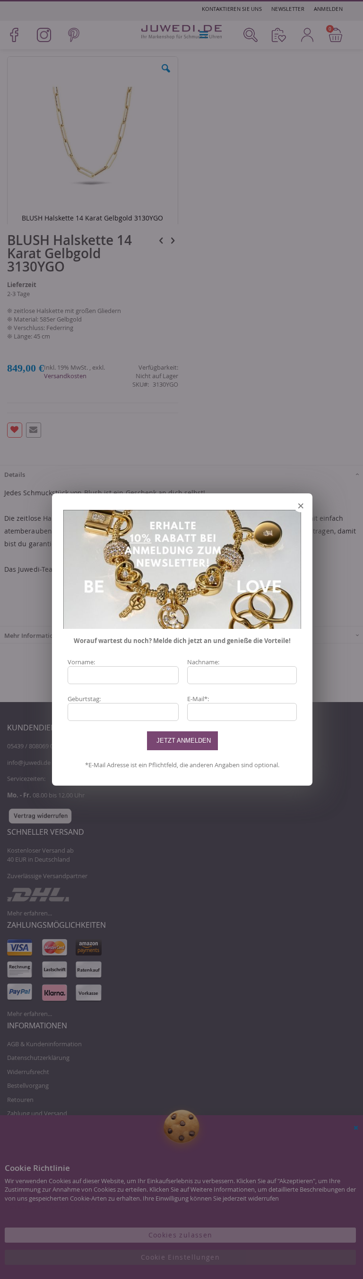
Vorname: (81, 662)
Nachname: (203, 662)
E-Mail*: (198, 699)
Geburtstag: (84, 699)
